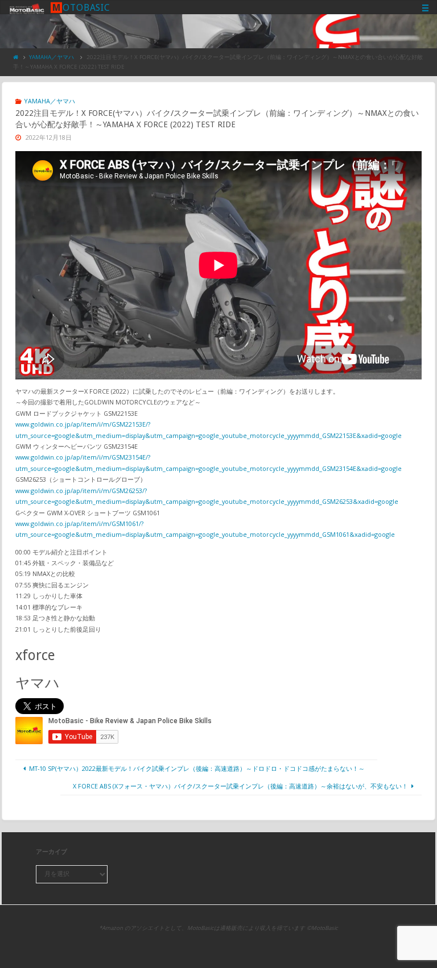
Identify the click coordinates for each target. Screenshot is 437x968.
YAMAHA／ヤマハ (51, 57)
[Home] (16, 57)
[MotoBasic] (26, 7)
